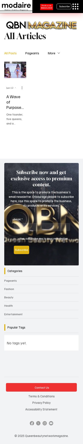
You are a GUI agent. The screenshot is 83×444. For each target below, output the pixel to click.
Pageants (32, 53)
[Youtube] (51, 423)
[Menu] (75, 6)
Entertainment (13, 314)
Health (8, 305)
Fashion (9, 289)
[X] (38, 423)
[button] (71, 260)
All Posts (10, 53)
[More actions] (23, 87)
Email (18, 219)
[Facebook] (32, 423)
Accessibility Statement (41, 409)
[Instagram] (45, 423)
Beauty (8, 297)
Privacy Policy (41, 402)
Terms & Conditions (41, 396)
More (51, 53)
